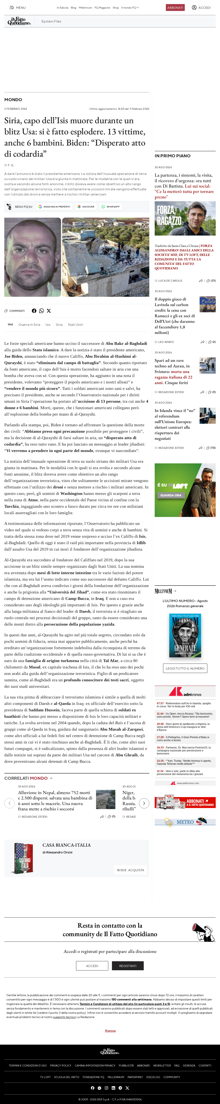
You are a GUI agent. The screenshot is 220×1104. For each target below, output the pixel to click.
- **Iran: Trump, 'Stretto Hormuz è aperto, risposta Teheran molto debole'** (184, 762)
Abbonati (175, 7)
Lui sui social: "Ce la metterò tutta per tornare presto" (184, 191)
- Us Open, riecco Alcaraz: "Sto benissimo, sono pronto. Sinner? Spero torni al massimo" (185, 715)
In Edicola (62, 7)
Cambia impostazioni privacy (95, 1065)
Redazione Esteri (32, 816)
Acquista (130, 870)
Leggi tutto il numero (185, 668)
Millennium (85, 7)
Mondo (13, 99)
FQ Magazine (102, 7)
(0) (113, 816)
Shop (116, 7)
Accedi (92, 966)
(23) (213, 280)
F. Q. (9, 165)
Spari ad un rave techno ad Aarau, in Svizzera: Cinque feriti (173, 371)
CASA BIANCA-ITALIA (67, 845)
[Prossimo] (144, 803)
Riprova (110, 1030)
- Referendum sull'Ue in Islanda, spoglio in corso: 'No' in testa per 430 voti (184, 705)
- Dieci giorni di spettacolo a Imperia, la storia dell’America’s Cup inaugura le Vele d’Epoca (183, 726)
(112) (213, 447)
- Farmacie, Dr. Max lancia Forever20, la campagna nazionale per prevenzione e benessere (184, 750)
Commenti (17, 310)
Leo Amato (164, 342)
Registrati (128, 966)
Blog (73, 7)
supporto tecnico (64, 1017)
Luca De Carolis (168, 280)
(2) (214, 341)
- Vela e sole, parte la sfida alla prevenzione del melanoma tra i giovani (180, 773)
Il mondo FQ (128, 7)
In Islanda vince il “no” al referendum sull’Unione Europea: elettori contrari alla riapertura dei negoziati (175, 424)
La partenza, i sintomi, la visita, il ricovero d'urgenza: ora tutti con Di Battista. (183, 180)
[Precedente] (9, 803)
